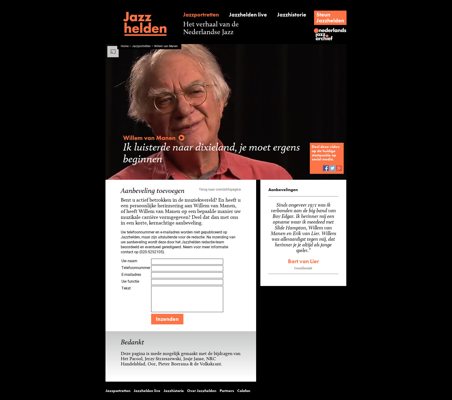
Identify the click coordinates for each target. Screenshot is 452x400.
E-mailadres (131, 274)
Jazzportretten (201, 15)
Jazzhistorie (291, 15)
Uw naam (129, 260)
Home (125, 46)
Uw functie (130, 281)
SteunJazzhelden (330, 17)
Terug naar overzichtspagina (220, 189)
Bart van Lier (303, 261)
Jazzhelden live (248, 15)
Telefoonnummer (135, 267)
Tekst (126, 288)
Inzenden (167, 318)
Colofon (243, 391)
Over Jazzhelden (201, 391)
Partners (227, 391)
